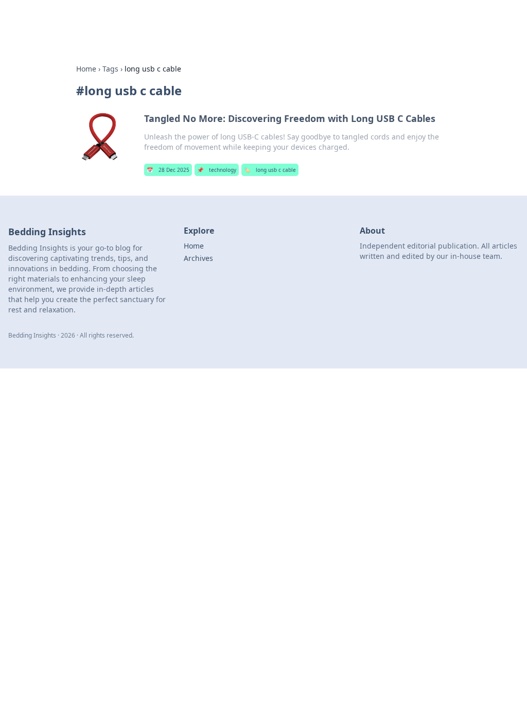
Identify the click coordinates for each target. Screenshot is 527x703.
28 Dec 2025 (168, 169)
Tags (110, 69)
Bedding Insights (102, 21)
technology (216, 169)
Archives (198, 258)
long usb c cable (270, 169)
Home (86, 69)
